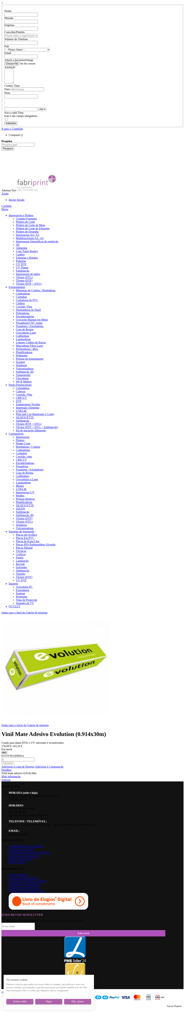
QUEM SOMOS (18, 874)
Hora (7, 92)
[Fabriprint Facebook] (4, 152)
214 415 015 (14, 825)
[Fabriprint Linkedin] (4, 158)
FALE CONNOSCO (21, 859)
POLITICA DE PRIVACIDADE (28, 881)
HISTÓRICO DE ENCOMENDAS (29, 852)
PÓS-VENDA (17, 862)
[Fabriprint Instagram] (4, 161)
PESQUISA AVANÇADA (24, 856)
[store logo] (37, 190)
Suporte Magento (174, 1006)
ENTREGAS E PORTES (23, 878)
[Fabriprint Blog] (4, 171)
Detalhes (6, 769)
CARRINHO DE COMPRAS (26, 846)
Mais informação (11, 776)
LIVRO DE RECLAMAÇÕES (27, 891)
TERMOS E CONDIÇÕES (25, 884)
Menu (4, 209)
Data (7, 89)
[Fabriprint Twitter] (4, 165)
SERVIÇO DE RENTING (24, 888)
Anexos (5, 779)
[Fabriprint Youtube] (4, 155)
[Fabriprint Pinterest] (4, 168)
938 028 (59, 825)
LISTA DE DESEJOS (21, 849)
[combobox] (18, 145)
